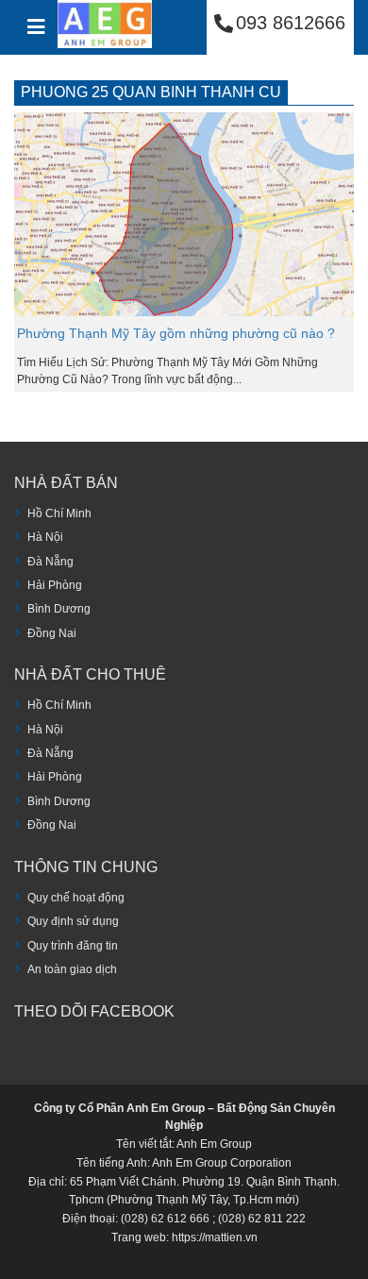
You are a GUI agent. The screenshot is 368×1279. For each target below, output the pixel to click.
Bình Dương (59, 608)
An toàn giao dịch (72, 969)
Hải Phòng (54, 585)
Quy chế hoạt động (76, 897)
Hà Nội (45, 537)
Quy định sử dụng (73, 921)
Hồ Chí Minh (59, 513)
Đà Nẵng (50, 561)
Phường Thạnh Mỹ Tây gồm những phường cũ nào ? (176, 333)
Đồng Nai (51, 633)
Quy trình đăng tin (72, 945)
